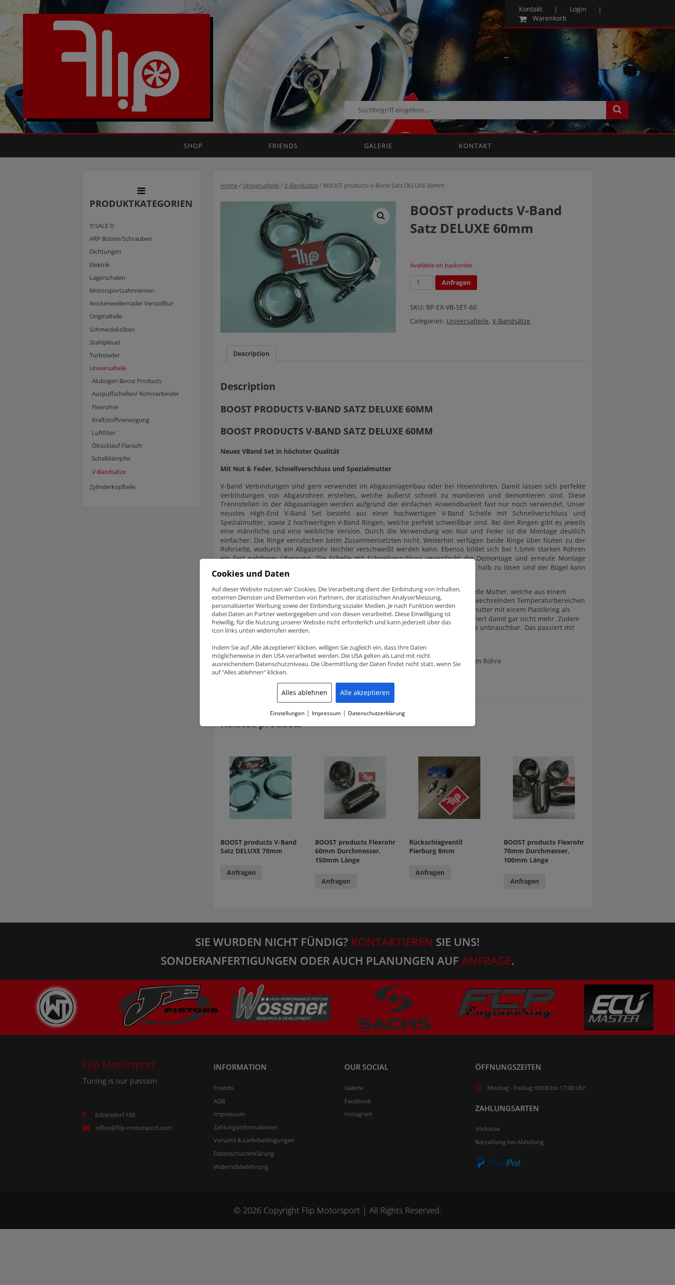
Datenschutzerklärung (376, 713)
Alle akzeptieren (365, 692)
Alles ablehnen (304, 692)
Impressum (326, 713)
